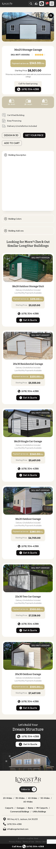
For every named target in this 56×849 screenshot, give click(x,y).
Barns (30, 808)
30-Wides (20, 798)
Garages (20, 808)
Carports (9, 808)
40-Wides (32, 798)
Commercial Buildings (19, 811)
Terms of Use (28, 842)
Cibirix (44, 842)
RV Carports (42, 808)
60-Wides (28, 801)
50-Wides (45, 798)
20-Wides (7, 798)
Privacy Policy (15, 842)
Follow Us (25, 789)
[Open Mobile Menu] (51, 3)
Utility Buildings (39, 811)
